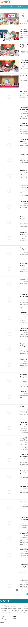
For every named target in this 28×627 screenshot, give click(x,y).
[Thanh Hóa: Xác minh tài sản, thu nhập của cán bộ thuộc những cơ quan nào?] (9, 476)
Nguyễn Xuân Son (4, 610)
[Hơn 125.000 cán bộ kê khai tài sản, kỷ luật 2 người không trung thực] (9, 97)
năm (20, 612)
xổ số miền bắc (14, 606)
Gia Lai (22, 610)
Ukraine (21, 605)
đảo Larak (21, 606)
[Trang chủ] (5, 2)
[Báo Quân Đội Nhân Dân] (22, 156)
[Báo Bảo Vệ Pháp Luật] (21, 143)
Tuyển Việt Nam (4, 612)
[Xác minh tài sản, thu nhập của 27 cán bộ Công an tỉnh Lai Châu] (9, 175)
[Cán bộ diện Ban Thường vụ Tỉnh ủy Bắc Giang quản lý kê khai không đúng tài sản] (9, 50)
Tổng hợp (14, 618)
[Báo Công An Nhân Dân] (22, 348)
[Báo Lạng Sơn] (21, 521)
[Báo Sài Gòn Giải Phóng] (21, 426)
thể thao (17, 605)
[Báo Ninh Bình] (22, 127)
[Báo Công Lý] (21, 488)
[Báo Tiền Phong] (21, 49)
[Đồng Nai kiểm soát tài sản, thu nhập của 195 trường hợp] (9, 538)
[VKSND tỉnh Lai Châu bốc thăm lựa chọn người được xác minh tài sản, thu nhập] (9, 144)
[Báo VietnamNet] (21, 93)
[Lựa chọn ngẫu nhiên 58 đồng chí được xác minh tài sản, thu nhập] (9, 160)
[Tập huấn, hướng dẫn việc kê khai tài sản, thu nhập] (9, 585)
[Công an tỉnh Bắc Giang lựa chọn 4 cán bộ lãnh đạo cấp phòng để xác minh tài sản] (9, 253)
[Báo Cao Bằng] (22, 236)
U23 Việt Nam (15, 612)
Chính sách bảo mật (3, 621)
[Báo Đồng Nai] (21, 18)
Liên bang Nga (3, 605)
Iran (9, 610)
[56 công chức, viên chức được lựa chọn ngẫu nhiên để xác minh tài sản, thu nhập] (9, 523)
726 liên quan (25, 143)
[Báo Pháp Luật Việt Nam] (21, 379)
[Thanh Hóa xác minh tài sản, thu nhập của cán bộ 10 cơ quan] (9, 507)
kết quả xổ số (7, 606)
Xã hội (9, 605)
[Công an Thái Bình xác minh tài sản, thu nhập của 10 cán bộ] (9, 284)
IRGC (13, 605)
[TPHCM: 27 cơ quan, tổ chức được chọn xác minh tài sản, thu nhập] (9, 397)
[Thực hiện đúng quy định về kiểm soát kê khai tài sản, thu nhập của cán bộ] (9, 19)
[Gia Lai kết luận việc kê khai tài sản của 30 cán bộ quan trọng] (9, 554)
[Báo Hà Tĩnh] (21, 78)
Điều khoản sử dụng (3, 619)
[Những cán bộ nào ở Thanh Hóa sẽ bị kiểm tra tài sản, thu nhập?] (9, 492)
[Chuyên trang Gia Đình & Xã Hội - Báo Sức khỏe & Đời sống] (21, 475)
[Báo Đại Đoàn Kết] (21, 64)
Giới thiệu (2, 618)
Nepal (2, 606)
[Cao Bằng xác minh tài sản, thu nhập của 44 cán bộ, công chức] (9, 412)
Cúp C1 (9, 612)
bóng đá (14, 608)
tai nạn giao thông (15, 610)
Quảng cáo (2, 622)
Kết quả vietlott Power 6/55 (6, 608)
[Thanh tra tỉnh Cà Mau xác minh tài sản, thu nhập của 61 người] (9, 206)
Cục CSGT (19, 608)
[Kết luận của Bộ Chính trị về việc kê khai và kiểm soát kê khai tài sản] (9, 364)
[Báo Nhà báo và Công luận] (22, 317)
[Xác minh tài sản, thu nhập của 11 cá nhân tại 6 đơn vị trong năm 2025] (9, 81)
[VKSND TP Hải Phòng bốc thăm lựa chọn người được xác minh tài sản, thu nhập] (9, 269)
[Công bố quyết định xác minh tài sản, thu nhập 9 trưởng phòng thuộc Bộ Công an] (9, 349)
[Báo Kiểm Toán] (21, 582)
